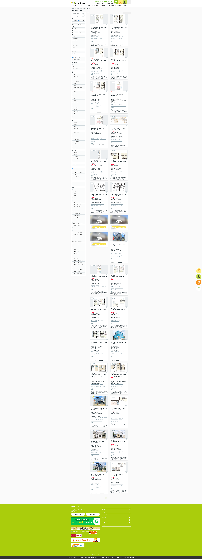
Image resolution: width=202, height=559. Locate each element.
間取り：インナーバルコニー (78, 273)
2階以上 (75, 191)
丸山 (123, 100)
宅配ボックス (76, 182)
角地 (74, 197)
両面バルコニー (76, 113)
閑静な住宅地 (76, 76)
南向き (75, 193)
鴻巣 (115, 67)
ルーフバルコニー (77, 96)
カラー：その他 (76, 247)
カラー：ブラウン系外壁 (78, 234)
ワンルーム (75, 36)
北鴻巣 (115, 283)
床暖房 (75, 164)
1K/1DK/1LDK (75, 38)
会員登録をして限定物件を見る (99, 227)
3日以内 (74, 59)
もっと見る (101, 45)
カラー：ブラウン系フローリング (77, 244)
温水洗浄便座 (76, 156)
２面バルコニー (76, 109)
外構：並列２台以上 (77, 249)
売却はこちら (111, 5)
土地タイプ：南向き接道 (78, 262)
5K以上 (74, 47)
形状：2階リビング (77, 211)
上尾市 (112, 160)
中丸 (114, 308)
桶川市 (112, 440)
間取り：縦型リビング (77, 204)
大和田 (97, 68)
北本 (115, 68)
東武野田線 (93, 67)
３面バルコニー (76, 111)
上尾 (115, 169)
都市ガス (75, 100)
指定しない (75, 20)
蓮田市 (93, 473)
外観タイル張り (76, 128)
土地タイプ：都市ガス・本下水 (79, 264)
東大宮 (96, 169)
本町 (114, 160)
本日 (79, 57)
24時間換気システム (77, 107)
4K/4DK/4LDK (75, 45)
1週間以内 (79, 59)
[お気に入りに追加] (107, 24)
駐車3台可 (75, 118)
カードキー (75, 85)
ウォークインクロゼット (78, 168)
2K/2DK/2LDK (75, 40)
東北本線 (112, 99)
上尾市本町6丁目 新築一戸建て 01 (99, 276)
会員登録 (124, 3)
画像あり (74, 64)
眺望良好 (75, 83)
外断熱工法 (75, 126)
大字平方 (114, 473)
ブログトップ (104, 514)
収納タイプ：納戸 (77, 225)
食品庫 (75, 174)
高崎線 (112, 67)
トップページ (104, 507)
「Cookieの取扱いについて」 (118, 557)
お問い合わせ (126, 5)
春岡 (97, 160)
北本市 (112, 308)
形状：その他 (76, 217)
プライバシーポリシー (105, 522)
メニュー (128, 3)
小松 (114, 59)
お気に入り (116, 3)
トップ (81, 5)
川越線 (92, 32)
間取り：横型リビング (77, 206)
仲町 (94, 373)
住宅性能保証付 (76, 81)
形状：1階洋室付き (77, 215)
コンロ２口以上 (76, 132)
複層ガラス (75, 185)
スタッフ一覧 (104, 512)
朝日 (114, 440)
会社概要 (96, 5)
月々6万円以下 (76, 200)
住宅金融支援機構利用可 (78, 87)
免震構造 (75, 122)
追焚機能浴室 (76, 152)
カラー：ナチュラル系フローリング (78, 241)
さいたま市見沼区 (94, 59)
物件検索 (74, 5)
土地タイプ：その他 (77, 271)
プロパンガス (76, 102)
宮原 (115, 413)
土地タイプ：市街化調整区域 (78, 269)
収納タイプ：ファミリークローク (77, 223)
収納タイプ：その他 (77, 227)
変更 (83, 13)
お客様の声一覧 (104, 517)
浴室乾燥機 (75, 154)
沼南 (103, 381)
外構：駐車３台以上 (77, 253)
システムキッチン (77, 137)
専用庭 (75, 93)
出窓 (74, 98)
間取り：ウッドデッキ (77, 202)
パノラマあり (75, 68)
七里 (96, 67)
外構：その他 (76, 258)
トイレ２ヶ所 (76, 158)
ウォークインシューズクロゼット (77, 172)
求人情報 (119, 5)
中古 (83, 20)
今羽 (123, 414)
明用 (114, 275)
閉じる (132, 557)
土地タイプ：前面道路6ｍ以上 (79, 260)
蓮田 (115, 99)
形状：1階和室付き (77, 213)
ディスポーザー (76, 141)
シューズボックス (77, 176)
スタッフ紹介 (88, 5)
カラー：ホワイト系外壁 (78, 232)
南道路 (75, 195)
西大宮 (95, 33)
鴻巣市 (112, 59)
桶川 (115, 316)
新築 (79, 20)
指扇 (95, 32)
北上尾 (115, 168)
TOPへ (199, 288)
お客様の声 (103, 5)
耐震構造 (75, 124)
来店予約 (120, 3)
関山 (94, 473)
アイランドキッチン (77, 143)
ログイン (199, 283)
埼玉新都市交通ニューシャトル (116, 100)
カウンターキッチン (77, 139)
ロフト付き (75, 91)
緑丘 (94, 193)
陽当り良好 (75, 74)
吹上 (115, 284)
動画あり (74, 66)
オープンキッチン (77, 148)
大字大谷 (98, 59)
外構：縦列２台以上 (77, 251)
